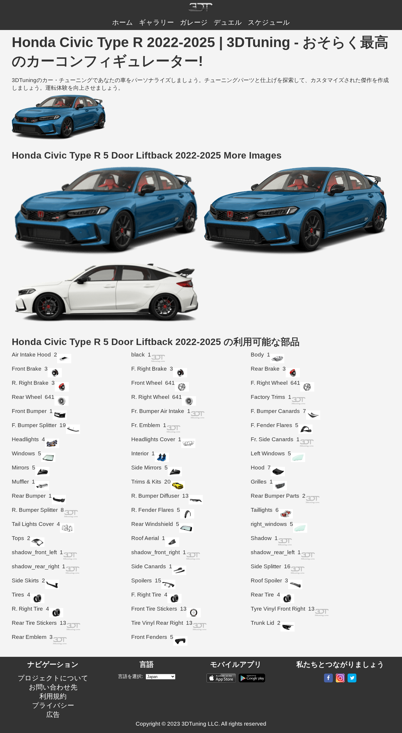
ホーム (122, 22)
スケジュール (269, 22)
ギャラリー (156, 22)
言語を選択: (130, 676)
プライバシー (53, 705)
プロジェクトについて (53, 678)
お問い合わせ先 (53, 687)
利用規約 (53, 696)
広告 (53, 714)
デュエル (228, 22)
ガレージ (194, 22)
